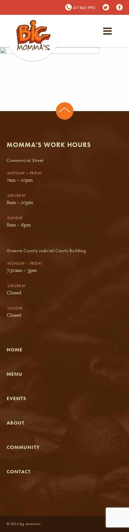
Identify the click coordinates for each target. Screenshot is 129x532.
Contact (19, 472)
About (15, 423)
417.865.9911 (84, 8)
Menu (14, 374)
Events (16, 398)
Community (23, 447)
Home (14, 350)
